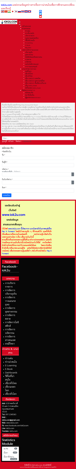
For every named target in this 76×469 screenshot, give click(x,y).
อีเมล (4, 187)
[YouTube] (57, 16)
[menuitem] (26, 26)
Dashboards (11, 372)
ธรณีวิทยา (10, 343)
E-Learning (10, 365)
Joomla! (22, 467)
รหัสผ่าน (5, 169)
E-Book (9, 368)
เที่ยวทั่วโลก (11, 393)
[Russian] (19, 11)
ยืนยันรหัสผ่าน (7, 179)
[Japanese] (12, 11)
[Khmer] (26, 11)
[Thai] (23, 11)
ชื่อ (3, 155)
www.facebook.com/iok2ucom (16, 425)
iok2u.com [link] (6, 4)
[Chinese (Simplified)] (6, 11)
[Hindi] (9, 11)
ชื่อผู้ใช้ (4, 162)
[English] (2, 11)
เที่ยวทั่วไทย (11, 383)
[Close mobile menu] (19, 24)
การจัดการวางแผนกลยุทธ (10, 301)
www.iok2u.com (14, 228)
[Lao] (29, 11)
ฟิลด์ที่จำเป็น (6, 151)
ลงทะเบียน (6, 195)
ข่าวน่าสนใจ (11, 361)
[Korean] (16, 11)
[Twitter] (57, 14)
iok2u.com (10, 428)
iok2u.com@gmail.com (11, 420)
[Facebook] (57, 11)
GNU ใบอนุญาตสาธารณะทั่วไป (48, 467)
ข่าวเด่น (9, 358)
